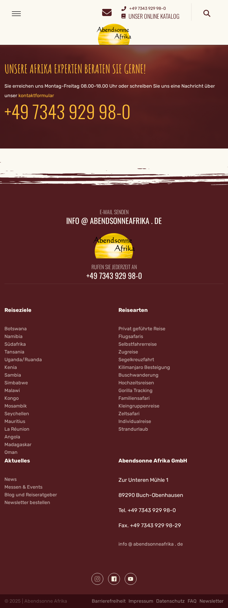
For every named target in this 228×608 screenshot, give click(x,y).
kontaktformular (36, 95)
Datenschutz (170, 601)
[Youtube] (131, 579)
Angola (12, 437)
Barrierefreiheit (109, 601)
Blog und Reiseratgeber (30, 495)
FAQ (192, 601)
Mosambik (15, 406)
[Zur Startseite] (114, 34)
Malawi (12, 390)
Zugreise (128, 352)
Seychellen (16, 413)
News (10, 479)
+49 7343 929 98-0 (67, 111)
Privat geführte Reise (141, 328)
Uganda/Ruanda (23, 359)
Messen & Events (23, 487)
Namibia (13, 336)
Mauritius (14, 421)
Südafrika (15, 344)
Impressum (141, 601)
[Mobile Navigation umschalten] (16, 13)
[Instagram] (97, 579)
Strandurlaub (133, 429)
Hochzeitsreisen (136, 383)
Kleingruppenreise (138, 406)
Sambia (12, 375)
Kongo (11, 398)
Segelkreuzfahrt (136, 359)
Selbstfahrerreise (137, 344)
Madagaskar (17, 444)
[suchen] (206, 13)
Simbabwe (16, 383)
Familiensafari (134, 398)
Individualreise (134, 421)
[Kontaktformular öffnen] (106, 11)
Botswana (15, 328)
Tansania (14, 352)
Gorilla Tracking (135, 390)
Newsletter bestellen (27, 502)
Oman (11, 452)
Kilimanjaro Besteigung (144, 367)
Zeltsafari (129, 413)
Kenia (10, 367)
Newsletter (212, 601)
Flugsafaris (130, 336)
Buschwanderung (138, 375)
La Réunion (16, 429)
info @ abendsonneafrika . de (114, 221)
